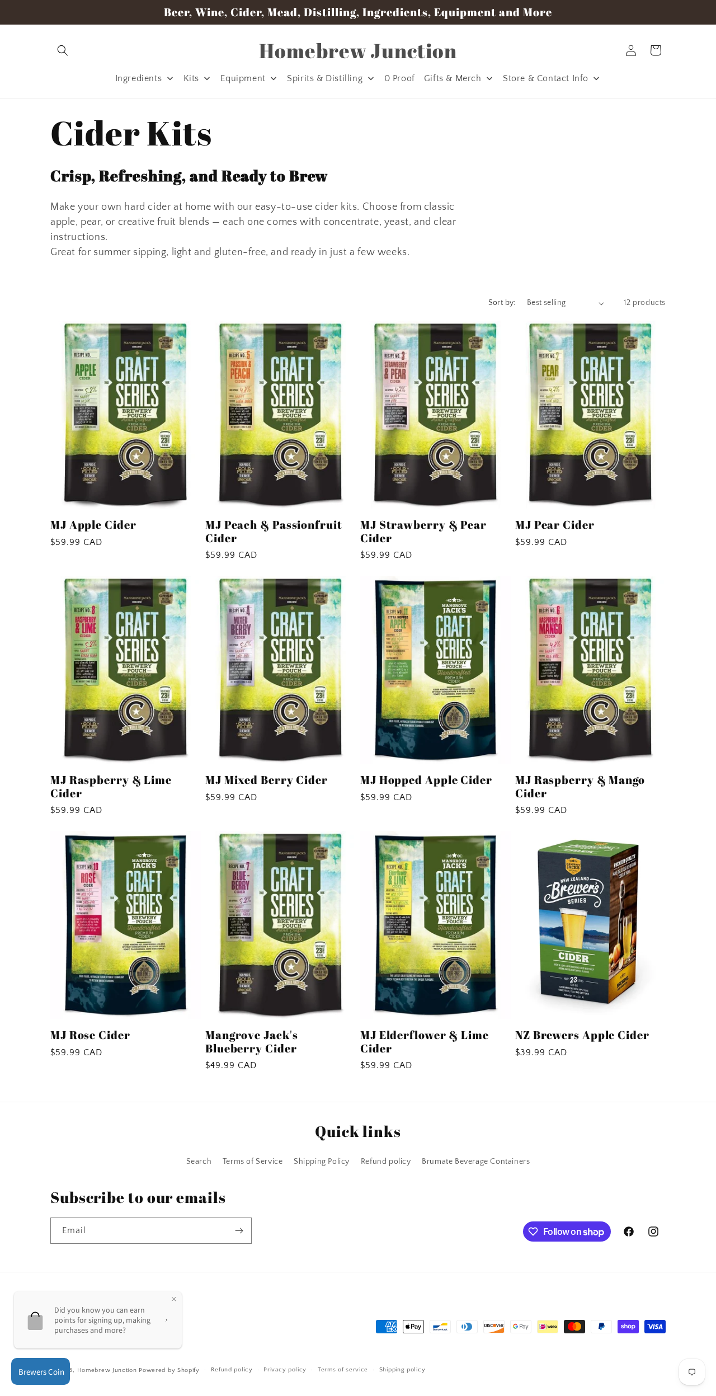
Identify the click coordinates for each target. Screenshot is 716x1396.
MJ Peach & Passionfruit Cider (273, 531)
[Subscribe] (239, 1231)
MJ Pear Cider (555, 524)
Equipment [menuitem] (242, 78)
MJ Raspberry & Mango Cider (580, 786)
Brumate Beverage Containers (476, 1161)
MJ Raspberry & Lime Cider (111, 786)
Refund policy (386, 1161)
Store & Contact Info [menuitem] (545, 78)
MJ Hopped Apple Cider (426, 779)
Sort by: (502, 302)
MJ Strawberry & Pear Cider (423, 531)
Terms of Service (253, 1161)
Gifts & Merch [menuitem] (453, 78)
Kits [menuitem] (191, 78)
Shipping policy (402, 1369)
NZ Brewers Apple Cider (582, 1034)
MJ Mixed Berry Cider (266, 779)
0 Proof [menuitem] (399, 78)
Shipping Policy (322, 1161)
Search (199, 1161)
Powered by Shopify (169, 1370)
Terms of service (343, 1369)
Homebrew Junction (107, 1370)
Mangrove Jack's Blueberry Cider (251, 1041)
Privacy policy (285, 1369)
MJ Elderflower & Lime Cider (424, 1041)
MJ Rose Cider (90, 1034)
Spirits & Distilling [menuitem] (324, 78)
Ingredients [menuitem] (138, 78)
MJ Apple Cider (93, 524)
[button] (62, 50)
